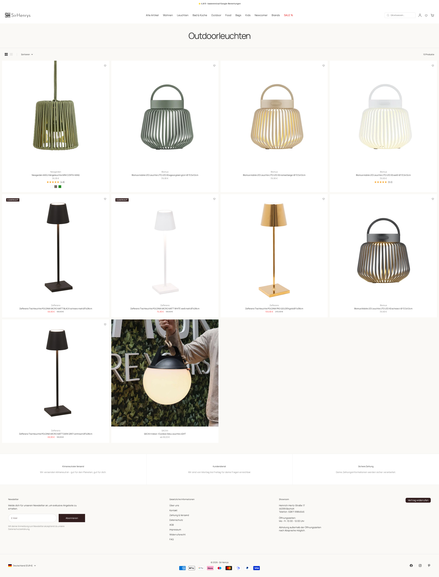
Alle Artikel (152, 15)
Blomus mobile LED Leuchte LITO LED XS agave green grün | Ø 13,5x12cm (165, 175)
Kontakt (173, 510)
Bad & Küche (200, 15)
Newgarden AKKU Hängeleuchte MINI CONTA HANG (56, 175)
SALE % (288, 15)
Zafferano (55, 305)
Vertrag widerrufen (418, 500)
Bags (238, 15)
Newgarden (55, 172)
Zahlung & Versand (179, 515)
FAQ (171, 539)
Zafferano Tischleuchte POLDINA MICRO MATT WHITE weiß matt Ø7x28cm (164, 308)
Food (228, 15)
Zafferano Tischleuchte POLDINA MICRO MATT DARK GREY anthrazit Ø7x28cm (55, 434)
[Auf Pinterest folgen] (429, 565)
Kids (248, 15)
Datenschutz (176, 519)
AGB (171, 524)
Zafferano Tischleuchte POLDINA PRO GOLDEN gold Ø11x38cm (274, 308)
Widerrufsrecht (177, 534)
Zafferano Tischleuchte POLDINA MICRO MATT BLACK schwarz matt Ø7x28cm (55, 308)
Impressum (175, 529)
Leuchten (182, 15)
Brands (276, 15)
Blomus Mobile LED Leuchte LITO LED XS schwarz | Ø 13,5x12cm (383, 308)
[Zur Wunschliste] (105, 65)
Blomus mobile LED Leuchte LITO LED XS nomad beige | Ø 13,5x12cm (274, 175)
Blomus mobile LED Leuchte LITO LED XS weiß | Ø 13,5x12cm (383, 175)
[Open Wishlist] (426, 15)
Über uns (174, 505)
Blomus (165, 172)
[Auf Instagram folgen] (420, 565)
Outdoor (216, 15)
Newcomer (261, 15)
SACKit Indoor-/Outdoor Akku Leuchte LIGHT (165, 434)
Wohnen (168, 15)
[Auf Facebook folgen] (411, 565)
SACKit (165, 430)
